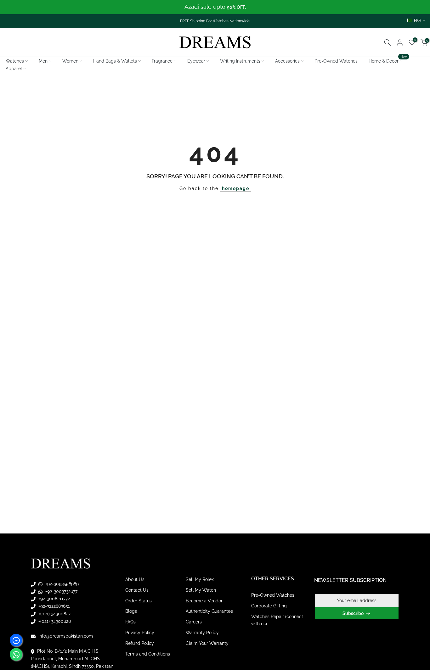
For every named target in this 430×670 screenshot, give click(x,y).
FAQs (130, 621)
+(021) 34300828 (54, 621)
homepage (235, 188)
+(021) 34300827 (54, 613)
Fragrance (162, 61)
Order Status (138, 600)
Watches (15, 61)
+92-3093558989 (61, 583)
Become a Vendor (204, 600)
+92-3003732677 (60, 591)
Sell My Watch (201, 590)
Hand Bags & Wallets (115, 61)
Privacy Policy (139, 632)
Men (43, 61)
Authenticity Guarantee (209, 611)
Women (70, 61)
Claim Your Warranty (207, 643)
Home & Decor (388, 60)
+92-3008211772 (53, 598)
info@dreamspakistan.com (65, 636)
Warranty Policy (202, 632)
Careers (194, 621)
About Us (134, 579)
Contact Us (137, 590)
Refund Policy (139, 643)
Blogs (131, 611)
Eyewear (196, 61)
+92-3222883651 (53, 606)
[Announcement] (215, 7)
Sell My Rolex (200, 579)
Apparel (14, 68)
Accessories (287, 61)
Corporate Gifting (269, 605)
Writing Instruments (240, 61)
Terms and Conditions (147, 653)
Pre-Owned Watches (336, 61)
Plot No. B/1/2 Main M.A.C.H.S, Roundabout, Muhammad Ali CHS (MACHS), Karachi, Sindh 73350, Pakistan (72, 659)
